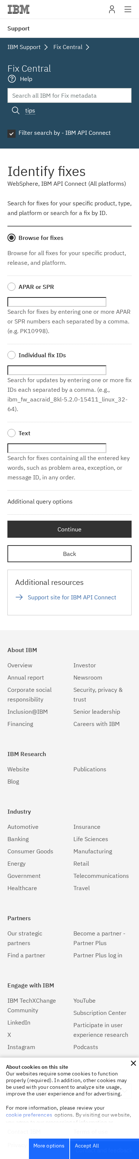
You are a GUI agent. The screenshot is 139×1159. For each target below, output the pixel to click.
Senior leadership (96, 711)
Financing (20, 723)
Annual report (25, 677)
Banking (18, 839)
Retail (81, 863)
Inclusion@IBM (27, 711)
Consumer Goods (30, 851)
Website (18, 769)
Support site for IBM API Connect (72, 597)
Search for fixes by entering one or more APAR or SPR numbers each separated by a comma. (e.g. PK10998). (68, 321)
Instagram (21, 1047)
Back (69, 553)
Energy (16, 863)
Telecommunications (101, 875)
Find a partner (26, 955)
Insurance (86, 826)
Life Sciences (90, 839)
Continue (69, 529)
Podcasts (85, 1047)
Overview (19, 665)
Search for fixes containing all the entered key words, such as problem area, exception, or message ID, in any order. (68, 467)
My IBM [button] (112, 12)
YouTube (84, 1000)
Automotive (23, 826)
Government (24, 875)
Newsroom (87, 677)
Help (26, 78)
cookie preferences (29, 1114)
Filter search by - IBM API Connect (65, 132)
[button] (133, 1063)
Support (18, 28)
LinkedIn (18, 1022)
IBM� (18, 9)
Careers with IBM (96, 723)
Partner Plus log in (97, 955)
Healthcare (22, 888)
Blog (13, 781)
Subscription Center (99, 1012)
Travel (81, 888)
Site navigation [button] (128, 13)
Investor (84, 665)
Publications (89, 769)
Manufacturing (92, 851)
